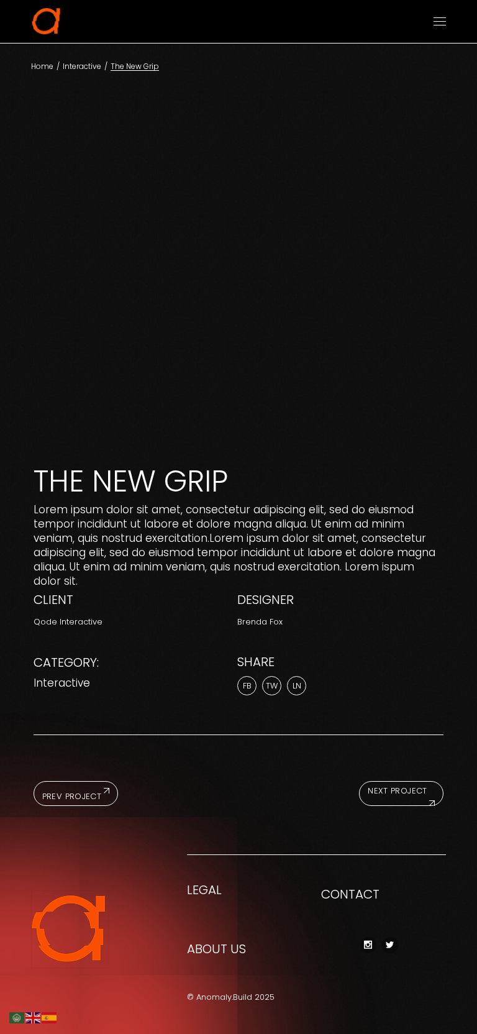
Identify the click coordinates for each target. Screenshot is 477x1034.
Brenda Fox (260, 622)
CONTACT (350, 894)
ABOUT (207, 949)
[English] (33, 1017)
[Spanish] (50, 1017)
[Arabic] (17, 1017)
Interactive (62, 682)
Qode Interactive (68, 622)
